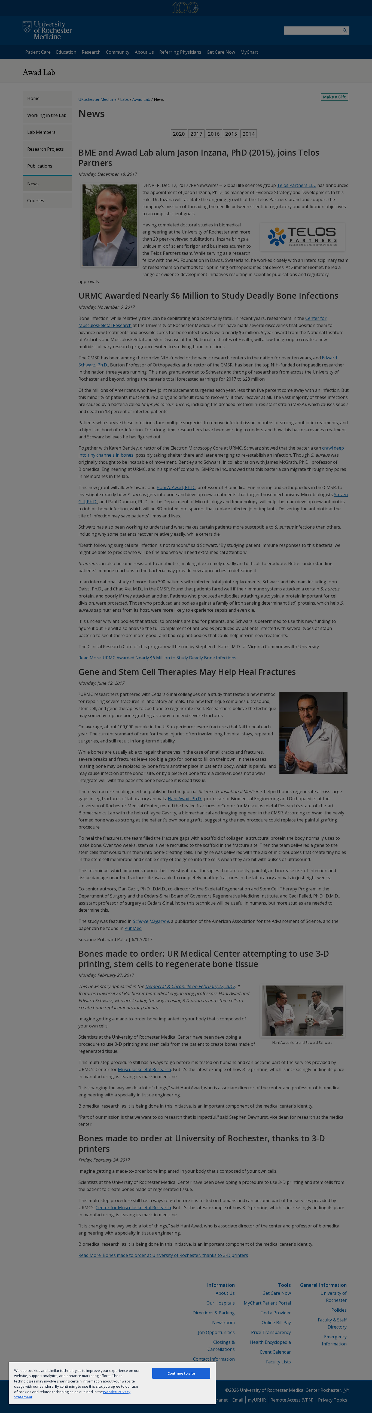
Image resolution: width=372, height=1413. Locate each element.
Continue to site (181, 1373)
